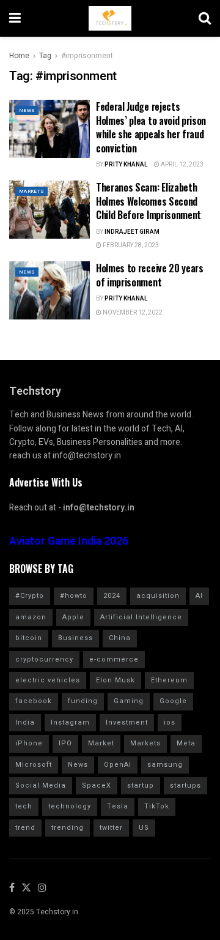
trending (67, 827)
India (25, 722)
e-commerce (114, 659)
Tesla (117, 806)
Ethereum (169, 680)
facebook (33, 701)
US (144, 827)
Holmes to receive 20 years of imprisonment (150, 275)
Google (173, 701)
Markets (31, 191)
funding (83, 701)
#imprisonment (87, 55)
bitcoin (28, 638)
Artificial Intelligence (141, 617)
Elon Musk (115, 680)
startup (140, 785)
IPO (65, 743)
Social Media (40, 785)
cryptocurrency (44, 659)
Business (75, 638)
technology (69, 806)
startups (185, 785)
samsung (165, 764)
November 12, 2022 (132, 312)
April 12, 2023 (182, 164)
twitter (111, 827)
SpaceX (96, 785)
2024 (111, 596)
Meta (186, 743)
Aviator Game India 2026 (68, 541)
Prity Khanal (126, 164)
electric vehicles (47, 680)
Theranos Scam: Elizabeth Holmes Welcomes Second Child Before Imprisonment (148, 201)
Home (19, 55)
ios (169, 722)
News (27, 110)
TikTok (156, 806)
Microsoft (33, 764)
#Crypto (29, 596)
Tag (45, 55)
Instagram (70, 722)
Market (101, 743)
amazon (30, 617)
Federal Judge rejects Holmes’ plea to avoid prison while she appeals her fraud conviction (151, 127)
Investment (127, 722)
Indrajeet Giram (132, 232)
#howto (73, 596)
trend (25, 827)
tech (23, 806)
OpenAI (117, 764)
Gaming (129, 701)
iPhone (29, 743)
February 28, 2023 (130, 245)
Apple (73, 617)
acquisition (158, 596)
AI (199, 596)
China (120, 638)
